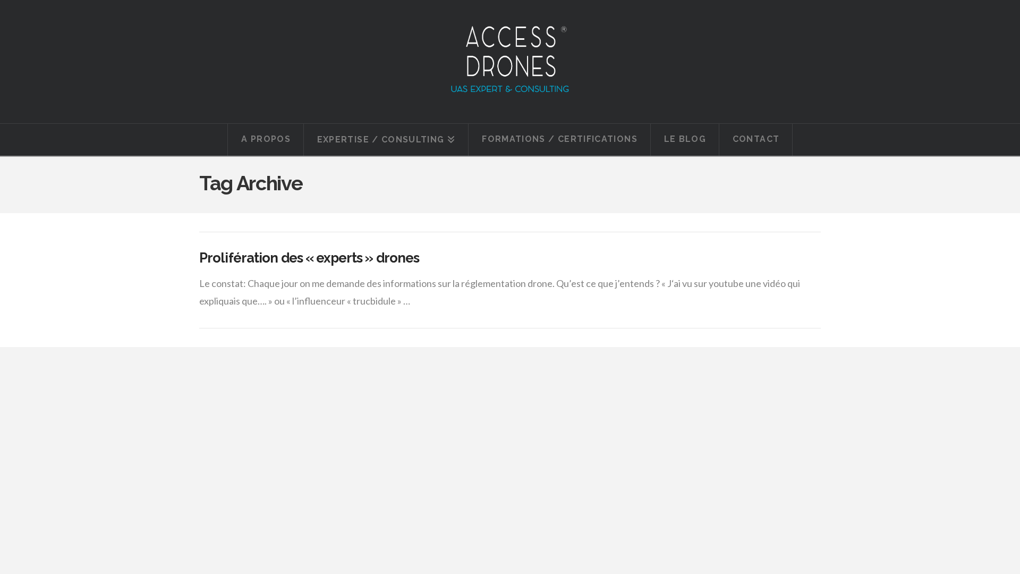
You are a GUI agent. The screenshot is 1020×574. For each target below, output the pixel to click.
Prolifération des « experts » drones (309, 258)
